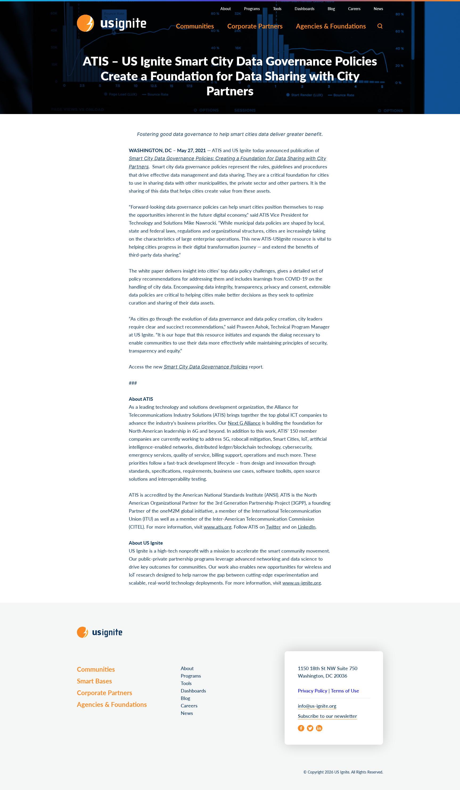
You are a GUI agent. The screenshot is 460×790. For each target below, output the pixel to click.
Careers (354, 8)
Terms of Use (345, 689)
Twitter (273, 525)
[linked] (319, 727)
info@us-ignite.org (317, 704)
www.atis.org (217, 525)
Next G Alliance (244, 421)
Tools (277, 8)
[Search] (380, 26)
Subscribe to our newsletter (327, 714)
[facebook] (301, 727)
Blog (331, 8)
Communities (195, 25)
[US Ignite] (111, 23)
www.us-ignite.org (301, 581)
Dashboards (304, 8)
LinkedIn (306, 525)
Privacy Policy (312, 689)
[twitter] (310, 727)
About (225, 8)
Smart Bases (94, 679)
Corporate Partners (255, 25)
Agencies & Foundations (331, 25)
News (378, 8)
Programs (252, 8)
